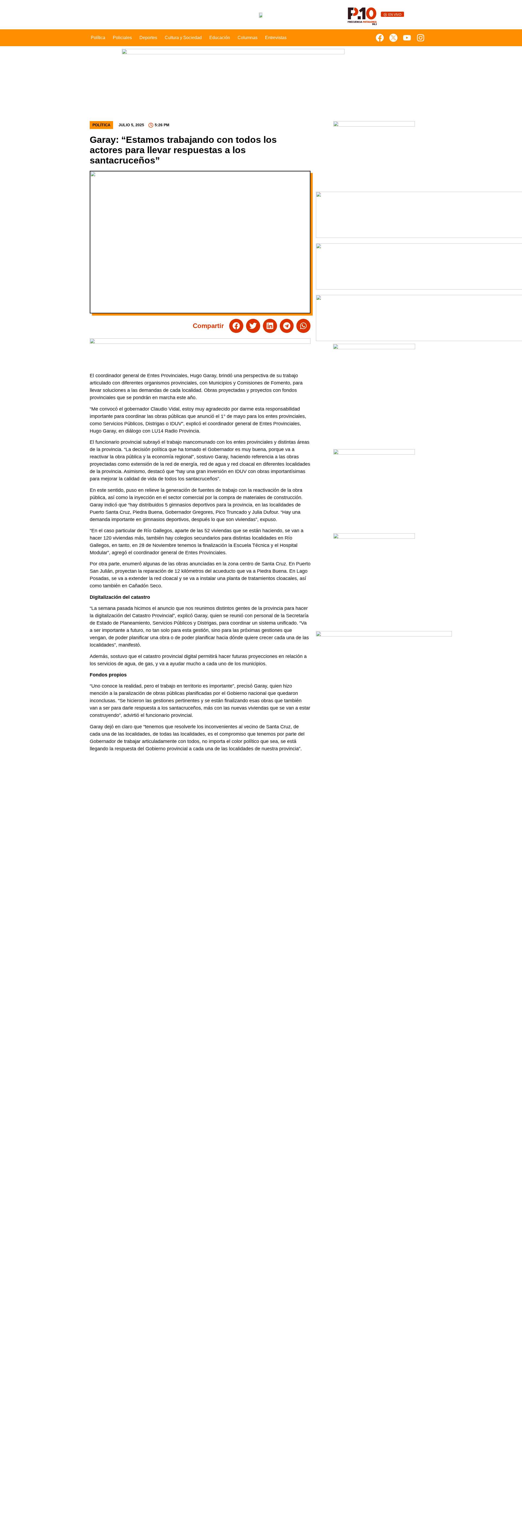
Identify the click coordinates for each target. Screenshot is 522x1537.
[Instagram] (420, 37)
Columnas (247, 37)
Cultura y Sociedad (183, 37)
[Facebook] (380, 37)
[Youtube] (407, 37)
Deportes (148, 37)
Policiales (122, 37)
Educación (219, 37)
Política (98, 37)
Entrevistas (276, 37)
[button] (236, 326)
